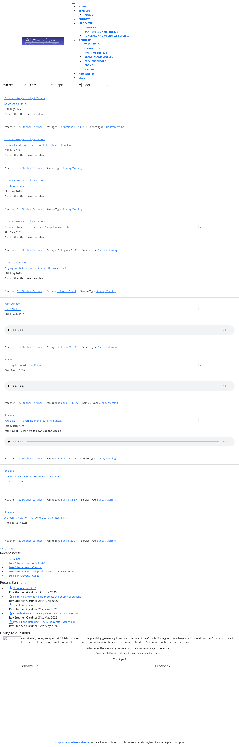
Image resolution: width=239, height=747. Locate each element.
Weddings (91, 27)
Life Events (86, 23)
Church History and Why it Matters (24, 98)
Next (13, 549)
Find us (89, 69)
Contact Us (92, 48)
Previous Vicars (95, 61)
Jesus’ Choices (12, 309)
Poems (88, 14)
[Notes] (200, 226)
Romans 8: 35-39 (67, 499)
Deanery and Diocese (98, 56)
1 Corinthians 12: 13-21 (71, 127)
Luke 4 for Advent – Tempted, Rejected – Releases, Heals (42, 571)
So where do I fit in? (15, 103)
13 (8, 549)
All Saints (14, 559)
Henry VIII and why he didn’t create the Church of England (38, 145)
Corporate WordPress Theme (72, 742)
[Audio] (200, 308)
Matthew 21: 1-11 (67, 347)
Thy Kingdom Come (15, 262)
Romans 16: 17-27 (67, 402)
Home (82, 6)
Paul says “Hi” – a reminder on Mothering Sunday (33, 420)
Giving (88, 65)
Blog (82, 77)
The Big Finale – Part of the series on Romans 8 (31, 476)
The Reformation (14, 186)
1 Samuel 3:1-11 (66, 291)
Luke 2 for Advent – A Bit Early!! (27, 563)
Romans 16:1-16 (66, 458)
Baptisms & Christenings (101, 31)
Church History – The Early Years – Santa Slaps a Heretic (37, 227)
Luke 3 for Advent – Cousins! (25, 567)
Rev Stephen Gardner (29, 127)
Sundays (84, 19)
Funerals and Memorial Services (106, 35)
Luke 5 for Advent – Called (24, 575)
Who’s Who (92, 44)
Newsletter (86, 73)
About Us (85, 40)
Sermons (85, 10)
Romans (9, 359)
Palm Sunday (12, 303)
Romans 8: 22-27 (67, 540)
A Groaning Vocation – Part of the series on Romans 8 (35, 517)
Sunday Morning (114, 127)
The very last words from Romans (24, 365)
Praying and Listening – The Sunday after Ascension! (35, 268)
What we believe (95, 52)
